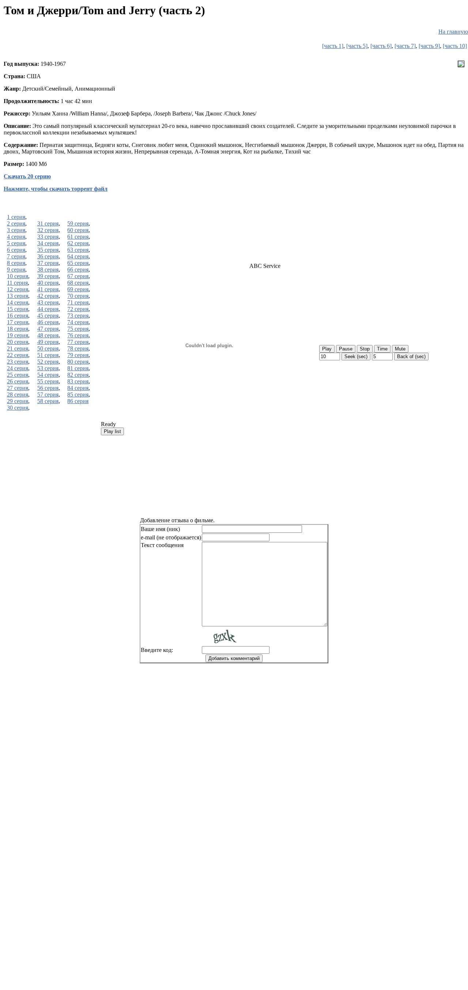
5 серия (16, 243)
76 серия (77, 335)
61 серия (77, 237)
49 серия (47, 342)
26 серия (17, 381)
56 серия (47, 388)
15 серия (17, 309)
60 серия (77, 230)
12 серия (17, 289)
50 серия (47, 348)
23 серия (17, 362)
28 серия (17, 394)
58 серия (47, 401)
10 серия (17, 276)
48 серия (47, 335)
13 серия (17, 296)
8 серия (16, 263)
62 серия (77, 243)
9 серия (16, 269)
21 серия (17, 348)
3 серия (16, 230)
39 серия (47, 276)
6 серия (16, 250)
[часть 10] (455, 46)
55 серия (47, 381)
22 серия (17, 355)
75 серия (77, 329)
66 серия (77, 269)
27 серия (17, 388)
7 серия (16, 256)
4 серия (16, 237)
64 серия (77, 256)
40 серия (47, 283)
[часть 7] (405, 46)
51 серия (47, 355)
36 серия (47, 256)
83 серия (77, 381)
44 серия (47, 309)
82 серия (77, 375)
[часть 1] (332, 46)
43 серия (47, 302)
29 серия (17, 401)
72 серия (77, 309)
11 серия (17, 283)
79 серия (77, 355)
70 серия (77, 296)
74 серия (77, 322)
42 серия (47, 296)
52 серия (47, 362)
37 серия (47, 263)
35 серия (47, 250)
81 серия (77, 368)
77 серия (77, 342)
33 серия (47, 237)
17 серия (17, 322)
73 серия (77, 315)
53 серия (47, 368)
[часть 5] (356, 46)
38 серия (47, 269)
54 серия (47, 375)
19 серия (17, 335)
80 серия (77, 362)
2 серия (16, 223)
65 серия (77, 263)
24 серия (17, 368)
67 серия (77, 276)
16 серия (17, 315)
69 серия (77, 289)
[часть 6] (381, 46)
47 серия (47, 329)
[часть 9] (429, 46)
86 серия (77, 401)
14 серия (17, 302)
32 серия (47, 230)
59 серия (77, 223)
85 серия (77, 394)
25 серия (17, 375)
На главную (453, 32)
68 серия (77, 283)
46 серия (47, 322)
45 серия (47, 315)
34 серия (47, 243)
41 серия (47, 289)
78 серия (77, 348)
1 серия (16, 217)
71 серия (77, 302)
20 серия (17, 342)
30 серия (17, 408)
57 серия (47, 394)
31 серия (47, 223)
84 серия (77, 388)
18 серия (17, 329)
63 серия (77, 250)
